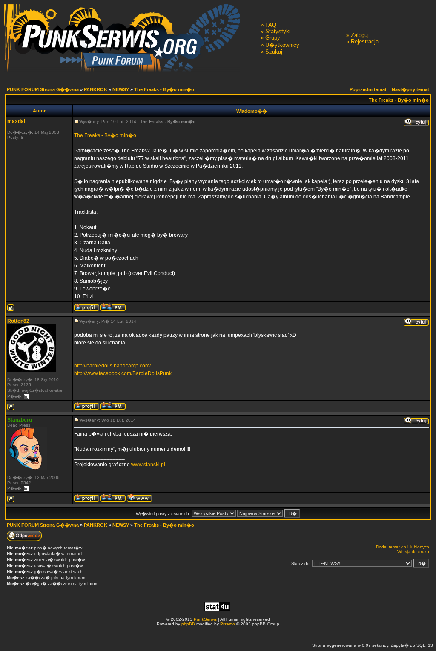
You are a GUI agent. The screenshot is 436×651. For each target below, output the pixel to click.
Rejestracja (365, 41)
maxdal (16, 121)
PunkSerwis (205, 619)
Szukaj (273, 52)
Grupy (272, 37)
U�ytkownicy (282, 45)
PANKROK (95, 89)
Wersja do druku (413, 551)
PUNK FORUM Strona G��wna (43, 89)
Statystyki (277, 31)
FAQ (270, 25)
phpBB (188, 624)
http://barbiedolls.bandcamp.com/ (112, 366)
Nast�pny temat (410, 89)
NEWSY (120, 89)
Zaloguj (360, 35)
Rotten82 (18, 321)
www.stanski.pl (148, 464)
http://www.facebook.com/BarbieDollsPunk (123, 373)
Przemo (227, 624)
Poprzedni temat (368, 89)
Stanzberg (19, 420)
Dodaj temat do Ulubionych (402, 547)
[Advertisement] (218, 634)
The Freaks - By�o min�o (164, 89)
